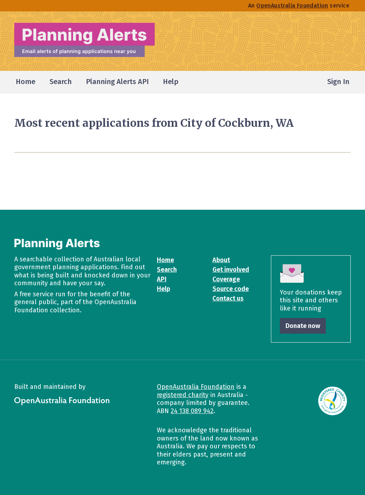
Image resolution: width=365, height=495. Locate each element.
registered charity (183, 395)
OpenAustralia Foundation (196, 387)
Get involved (230, 269)
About (221, 260)
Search (167, 269)
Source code (230, 289)
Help (163, 289)
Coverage (226, 279)
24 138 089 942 (192, 411)
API (161, 279)
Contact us (227, 298)
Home (165, 260)
